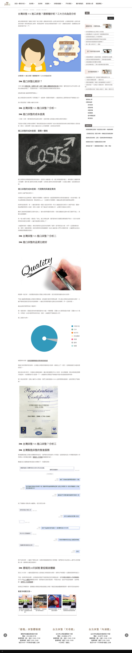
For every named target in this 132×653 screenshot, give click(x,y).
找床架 (40, 4)
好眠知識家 (57, 4)
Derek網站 (26, 579)
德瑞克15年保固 (37, 457)
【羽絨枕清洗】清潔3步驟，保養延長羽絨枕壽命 (99, 133)
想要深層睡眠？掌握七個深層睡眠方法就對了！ (99, 82)
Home (19, 10)
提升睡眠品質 (91, 115)
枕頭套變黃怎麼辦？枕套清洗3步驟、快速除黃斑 (99, 129)
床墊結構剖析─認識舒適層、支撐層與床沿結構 (99, 57)
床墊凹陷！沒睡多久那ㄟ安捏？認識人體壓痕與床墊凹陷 (41, 86)
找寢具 (47, 4)
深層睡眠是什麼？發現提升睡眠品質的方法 (98, 77)
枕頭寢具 (90, 113)
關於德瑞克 (79, 4)
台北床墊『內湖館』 (100, 629)
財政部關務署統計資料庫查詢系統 (37, 360)
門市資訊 (68, 4)
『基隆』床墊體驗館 (29, 629)
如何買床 (32, 10)
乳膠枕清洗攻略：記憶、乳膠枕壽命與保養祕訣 (99, 137)
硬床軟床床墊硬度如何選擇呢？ (95, 41)
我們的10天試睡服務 (27, 582)
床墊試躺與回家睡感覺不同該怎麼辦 (96, 39)
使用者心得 (89, 4)
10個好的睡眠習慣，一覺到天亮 (95, 79)
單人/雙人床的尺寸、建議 (93, 44)
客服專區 (99, 4)
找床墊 (31, 4)
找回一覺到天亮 (20, 4)
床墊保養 (90, 110)
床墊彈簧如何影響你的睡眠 (93, 62)
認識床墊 (90, 107)
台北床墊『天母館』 (64, 629)
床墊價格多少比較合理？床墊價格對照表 (97, 34)
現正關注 (90, 118)
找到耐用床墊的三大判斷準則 (94, 36)
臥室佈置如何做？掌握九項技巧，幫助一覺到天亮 (100, 89)
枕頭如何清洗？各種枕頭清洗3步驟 (96, 142)
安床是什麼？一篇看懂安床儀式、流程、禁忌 (98, 146)
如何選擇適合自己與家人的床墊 (95, 31)
